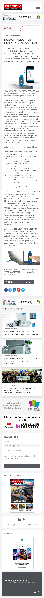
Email (6, 442)
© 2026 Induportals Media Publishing (20, 583)
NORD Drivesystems (12, 35)
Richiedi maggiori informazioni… (19, 282)
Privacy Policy (20, 580)
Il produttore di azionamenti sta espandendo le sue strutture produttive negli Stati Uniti (19, 390)
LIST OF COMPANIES (12, 585)
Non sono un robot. (14, 451)
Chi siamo (8, 580)
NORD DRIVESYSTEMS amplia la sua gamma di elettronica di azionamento (21, 333)
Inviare (22, 466)
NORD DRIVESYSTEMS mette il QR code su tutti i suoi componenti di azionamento (22, 361)
